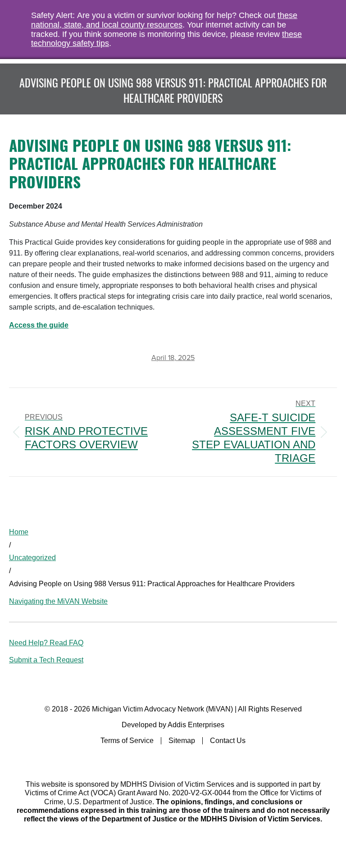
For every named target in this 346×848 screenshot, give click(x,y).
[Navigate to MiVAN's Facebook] (173, 759)
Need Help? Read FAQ (46, 643)
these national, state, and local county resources (164, 20)
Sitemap (181, 740)
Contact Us (228, 740)
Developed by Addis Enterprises (173, 725)
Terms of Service (127, 740)
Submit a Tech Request (46, 660)
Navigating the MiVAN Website (58, 601)
